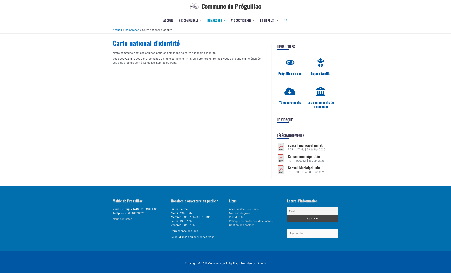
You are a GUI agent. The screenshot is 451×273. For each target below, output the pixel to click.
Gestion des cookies (241, 225)
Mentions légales (239, 213)
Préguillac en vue (290, 73)
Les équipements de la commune (321, 104)
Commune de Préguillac (231, 6)
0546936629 (136, 213)
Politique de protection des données (251, 221)
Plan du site (236, 217)
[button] (286, 20)
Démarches (214, 20)
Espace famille (320, 73)
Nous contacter (122, 219)
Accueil (168, 20)
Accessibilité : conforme (244, 209)
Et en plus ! (267, 20)
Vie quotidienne (241, 20)
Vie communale (188, 20)
